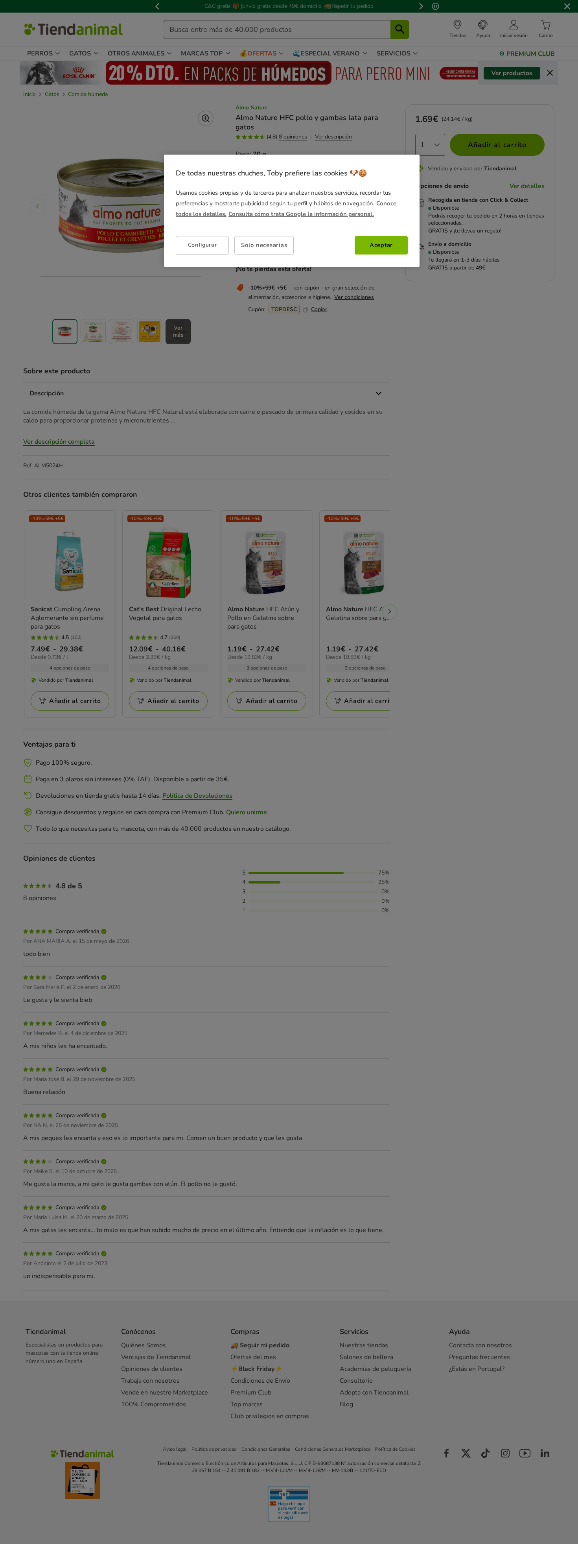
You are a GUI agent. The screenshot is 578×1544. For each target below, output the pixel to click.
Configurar (202, 245)
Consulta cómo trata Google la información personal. (301, 214)
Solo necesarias (264, 245)
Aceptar (381, 245)
